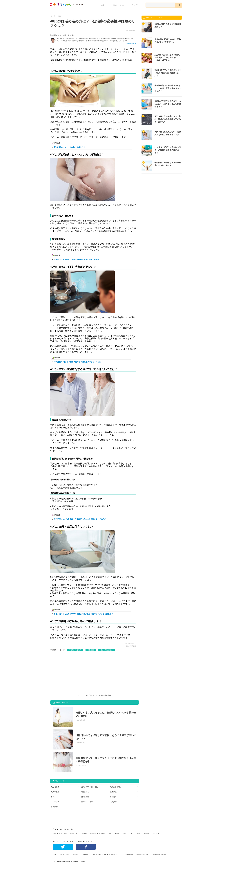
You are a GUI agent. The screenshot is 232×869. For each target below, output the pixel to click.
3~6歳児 (146, 833)
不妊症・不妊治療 (75, 650)
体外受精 (54, 807)
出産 (109, 833)
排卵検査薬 (85, 797)
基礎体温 (113, 792)
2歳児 (139, 833)
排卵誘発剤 (114, 797)
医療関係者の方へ (142, 854)
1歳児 (131, 833)
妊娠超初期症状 (115, 787)
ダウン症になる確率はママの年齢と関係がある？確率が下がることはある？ (83, 614)
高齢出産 (91, 650)
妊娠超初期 (73, 833)
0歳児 (124, 833)
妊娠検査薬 (55, 792)
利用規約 (85, 854)
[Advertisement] (70, 671)
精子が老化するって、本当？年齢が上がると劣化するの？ (76, 259)
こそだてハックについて (61, 854)
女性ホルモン (85, 792)
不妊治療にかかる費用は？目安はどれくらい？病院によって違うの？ (81, 519)
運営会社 (75, 854)
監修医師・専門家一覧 (159, 854)
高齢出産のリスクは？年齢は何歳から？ (69, 147)
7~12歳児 (156, 833)
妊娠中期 (93, 833)
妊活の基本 (55, 787)
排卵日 (53, 797)
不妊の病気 (55, 802)
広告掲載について (115, 854)
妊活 (102, 5)
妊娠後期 (102, 833)
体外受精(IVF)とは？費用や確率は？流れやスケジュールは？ (77, 362)
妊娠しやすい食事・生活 (89, 787)
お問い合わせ (128, 854)
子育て (134, 5)
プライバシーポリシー (98, 854)
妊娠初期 (84, 833)
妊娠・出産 (118, 5)
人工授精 (113, 802)
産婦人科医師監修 (106, 650)
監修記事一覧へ (131, 43)
